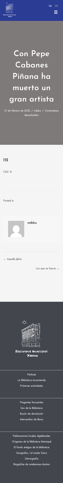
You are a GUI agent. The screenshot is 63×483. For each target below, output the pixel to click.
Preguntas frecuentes (31, 402)
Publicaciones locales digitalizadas (31, 436)
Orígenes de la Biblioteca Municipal (31, 441)
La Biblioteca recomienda (32, 380)
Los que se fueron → (47, 268)
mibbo (37, 111)
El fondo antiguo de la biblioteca (31, 447)
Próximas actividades (31, 386)
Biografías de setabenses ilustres (31, 464)
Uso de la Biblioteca (31, 408)
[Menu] (56, 12)
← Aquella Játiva (12, 259)
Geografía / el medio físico (31, 453)
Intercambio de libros (31, 419)
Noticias (31, 374)
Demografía (31, 458)
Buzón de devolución (31, 414)
